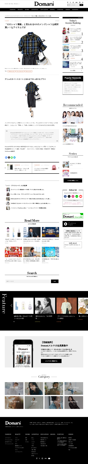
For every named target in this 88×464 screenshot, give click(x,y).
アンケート (72, 223)
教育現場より (42, 441)
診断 (73, 85)
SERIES (68, 9)
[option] (23, 309)
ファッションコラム (8, 439)
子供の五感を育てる (44, 437)
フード (33, 439)
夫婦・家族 (34, 449)
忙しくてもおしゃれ (20, 71)
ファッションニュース (9, 443)
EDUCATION (44, 9)
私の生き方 (34, 451)
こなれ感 (75, 83)
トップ (6, 15)
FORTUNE (60, 9)
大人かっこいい (67, 92)
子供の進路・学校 (43, 445)
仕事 (26, 439)
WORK (27, 9)
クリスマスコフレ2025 (19, 447)
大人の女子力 (67, 85)
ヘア (16, 441)
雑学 (26, 437)
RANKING (75, 9)
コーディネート (17, 15)
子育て (33, 445)
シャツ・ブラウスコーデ (25, 15)
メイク (16, 437)
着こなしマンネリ (28, 71)
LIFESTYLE (34, 9)
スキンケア (17, 439)
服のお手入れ (78, 85)
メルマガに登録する (51, 361)
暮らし (33, 437)
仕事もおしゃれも (11, 71)
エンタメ (33, 441)
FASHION (12, 9)
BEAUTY (20, 9)
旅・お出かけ (34, 447)
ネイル (16, 449)
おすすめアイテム (8, 441)
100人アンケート (35, 453)
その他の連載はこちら (72, 180)
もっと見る (72, 70)
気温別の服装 (67, 90)
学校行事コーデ (43, 439)
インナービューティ (18, 451)
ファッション (10, 15)
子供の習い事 (42, 443)
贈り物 (33, 455)
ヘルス (33, 443)
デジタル (27, 441)
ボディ (16, 443)
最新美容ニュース (18, 445)
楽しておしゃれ (74, 90)
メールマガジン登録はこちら (73, 200)
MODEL (52, 9)
